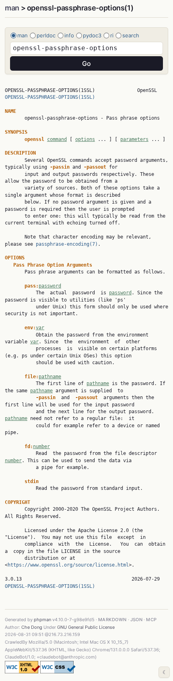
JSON (136, 619)
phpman (42, 619)
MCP (151, 619)
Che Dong (31, 627)
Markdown (112, 619)
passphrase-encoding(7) (67, 244)
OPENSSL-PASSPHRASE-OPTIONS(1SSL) (50, 97)
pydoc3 (92, 35)
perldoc (46, 35)
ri (111, 35)
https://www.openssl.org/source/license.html (68, 565)
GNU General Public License (86, 627)
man (12, 8)
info (69, 35)
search (130, 35)
